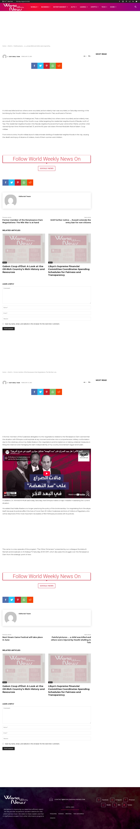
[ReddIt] (59, 66)
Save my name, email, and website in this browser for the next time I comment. (32, 324)
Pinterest (132, 800)
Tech (103, 7)
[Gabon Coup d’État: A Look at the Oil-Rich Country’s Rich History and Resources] (23, 248)
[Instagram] (122, 1)
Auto (73, 7)
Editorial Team (14, 56)
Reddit (109, 805)
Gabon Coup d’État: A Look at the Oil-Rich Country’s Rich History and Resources (23, 269)
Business (45, 7)
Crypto (94, 7)
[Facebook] (119, 1)
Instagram (119, 800)
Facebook (105, 800)
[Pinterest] (126, 1)
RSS (119, 805)
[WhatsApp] (53, 66)
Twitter (129, 805)
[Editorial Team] (4, 57)
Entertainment (59, 7)
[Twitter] (136, 1)
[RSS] (133, 1)
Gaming (83, 7)
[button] (135, 7)
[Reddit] (129, 1)
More (112, 7)
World (34, 7)
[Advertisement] (70, 28)
